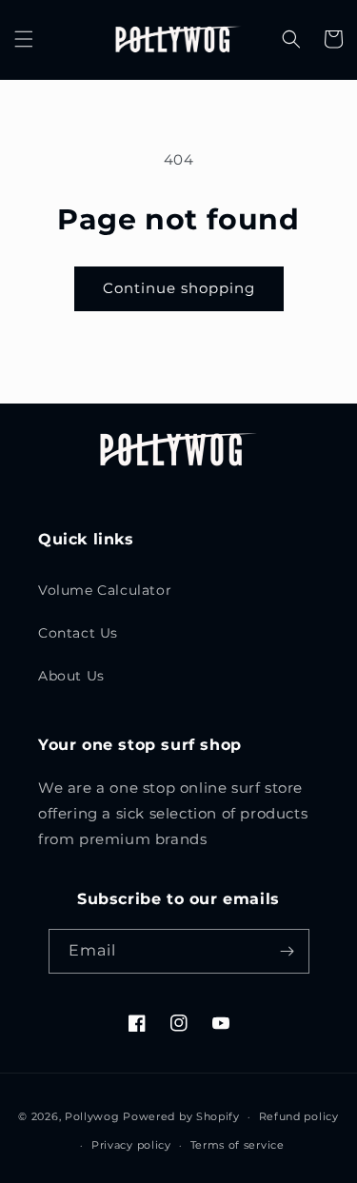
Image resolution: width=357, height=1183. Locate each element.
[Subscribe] (287, 951)
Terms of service (237, 1145)
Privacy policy (131, 1145)
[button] (24, 39)
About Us (71, 675)
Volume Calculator (104, 590)
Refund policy (299, 1116)
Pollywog (92, 1116)
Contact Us (78, 632)
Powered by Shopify (181, 1116)
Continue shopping (179, 288)
